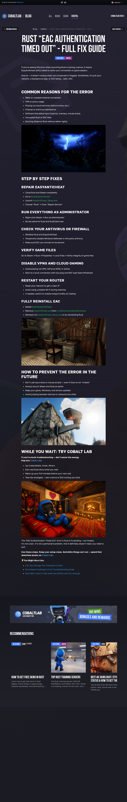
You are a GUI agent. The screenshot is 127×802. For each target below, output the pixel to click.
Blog (35, 29)
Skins (65, 16)
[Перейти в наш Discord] (65, 2)
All (50, 16)
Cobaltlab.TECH (20, 2)
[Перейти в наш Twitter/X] (61, 2)
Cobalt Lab (47, 555)
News (57, 16)
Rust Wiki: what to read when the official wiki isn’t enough (52, 573)
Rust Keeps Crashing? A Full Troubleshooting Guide (49, 569)
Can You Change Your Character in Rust (44, 565)
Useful (74, 16)
